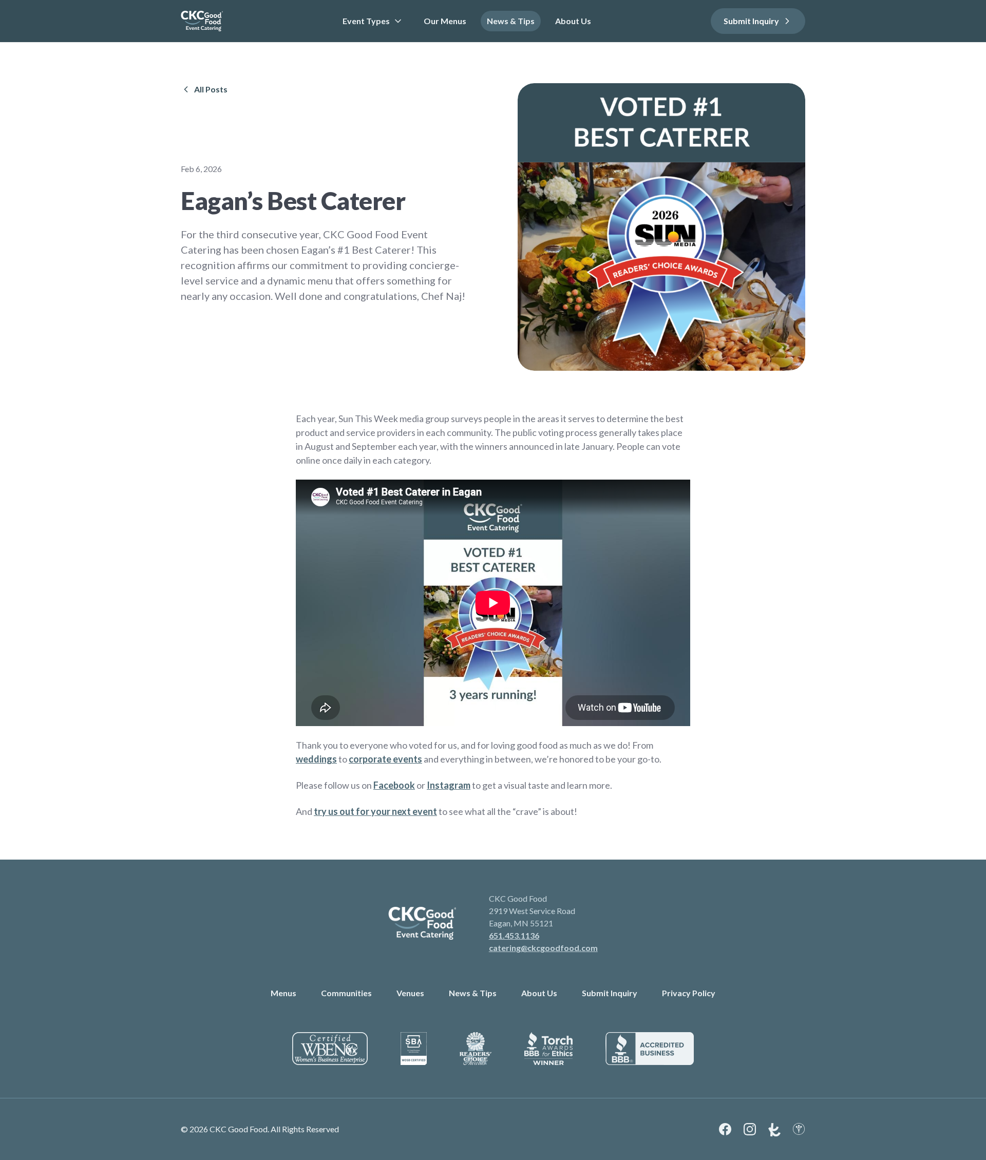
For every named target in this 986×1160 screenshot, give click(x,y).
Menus (283, 993)
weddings (316, 759)
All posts (210, 89)
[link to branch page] (202, 21)
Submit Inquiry (751, 21)
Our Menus (445, 21)
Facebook (394, 785)
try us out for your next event (375, 811)
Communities (346, 993)
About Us (573, 21)
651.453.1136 (514, 935)
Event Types (366, 21)
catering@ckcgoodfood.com (543, 948)
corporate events (385, 759)
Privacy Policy (688, 993)
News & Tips (511, 21)
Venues (410, 993)
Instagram (448, 785)
